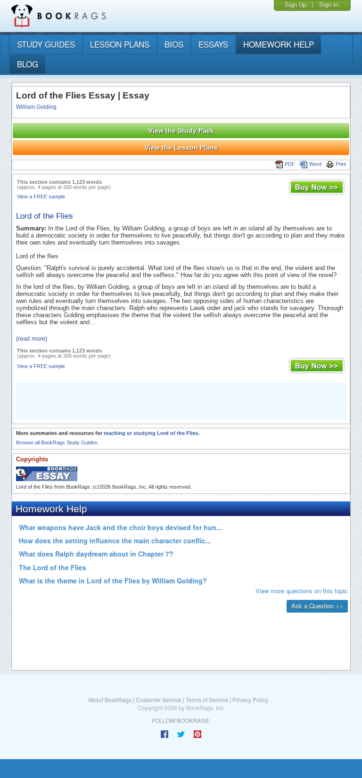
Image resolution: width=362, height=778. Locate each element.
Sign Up (295, 4)
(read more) (31, 338)
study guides (46, 44)
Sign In (328, 4)
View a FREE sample (41, 196)
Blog (27, 64)
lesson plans (119, 44)
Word (315, 164)
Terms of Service (207, 700)
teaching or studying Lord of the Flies (151, 433)
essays (213, 44)
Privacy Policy (250, 700)
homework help (278, 44)
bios (174, 44)
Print (341, 164)
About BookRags (110, 700)
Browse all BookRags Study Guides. (57, 442)
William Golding (36, 107)
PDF (290, 164)
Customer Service (158, 700)
